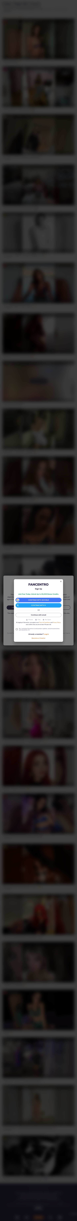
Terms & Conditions (44, 622)
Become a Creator (38, 638)
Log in (46, 634)
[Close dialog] (60, 581)
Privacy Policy (56, 622)
